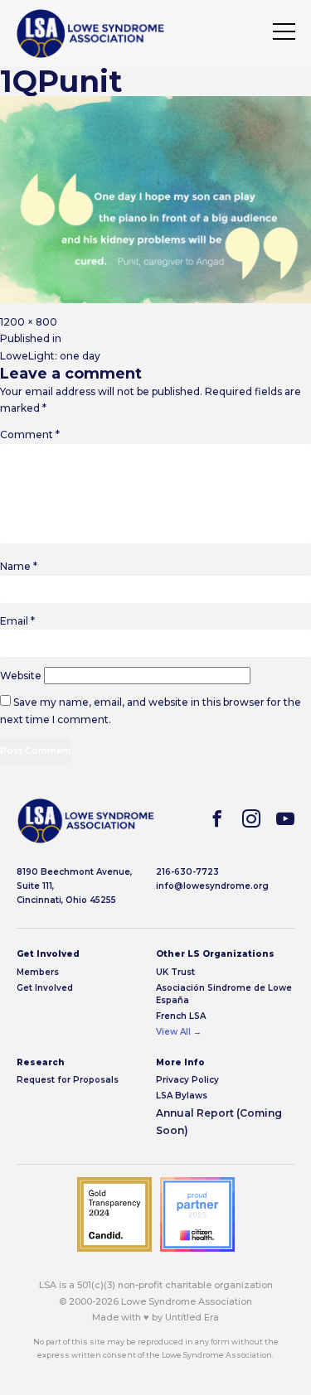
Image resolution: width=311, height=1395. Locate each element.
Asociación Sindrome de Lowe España (224, 994)
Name (18, 566)
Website (20, 675)
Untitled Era (192, 1317)
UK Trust (175, 972)
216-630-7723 (187, 871)
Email (17, 621)
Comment (30, 434)
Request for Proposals (68, 1079)
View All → (179, 1031)
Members (38, 972)
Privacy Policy (187, 1079)
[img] (90, 33)
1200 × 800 (28, 322)
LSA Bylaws (181, 1095)
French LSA (181, 1016)
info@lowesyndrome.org (212, 886)
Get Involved (45, 987)
